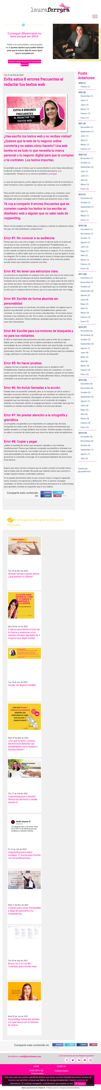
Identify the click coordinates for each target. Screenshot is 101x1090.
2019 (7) (82, 194)
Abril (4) (84, 361)
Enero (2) (85, 189)
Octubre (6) (85, 445)
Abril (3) (84, 308)
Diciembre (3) (86, 331)
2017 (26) (83, 274)
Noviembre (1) (87, 96)
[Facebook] (67, 1060)
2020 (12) (83, 154)
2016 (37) (83, 327)
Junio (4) (84, 299)
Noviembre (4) (87, 388)
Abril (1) (84, 140)
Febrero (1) (85, 87)
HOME (36, 1066)
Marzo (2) (85, 184)
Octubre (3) (85, 339)
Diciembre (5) (86, 384)
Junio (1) (84, 105)
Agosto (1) (85, 242)
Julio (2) (84, 458)
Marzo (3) (85, 313)
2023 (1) (82, 83)
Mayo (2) (84, 304)
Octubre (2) (85, 286)
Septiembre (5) (87, 397)
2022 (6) (82, 92)
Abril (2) (84, 180)
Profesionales (37, 1073)
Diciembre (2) (86, 198)
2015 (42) (83, 380)
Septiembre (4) (87, 344)
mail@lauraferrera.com (30, 1056)
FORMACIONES (61, 1071)
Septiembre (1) (87, 131)
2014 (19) (83, 433)
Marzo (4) (85, 365)
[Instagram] (90, 1060)
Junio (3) (84, 247)
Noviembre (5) (87, 335)
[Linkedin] (78, 1060)
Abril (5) (84, 414)
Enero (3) (85, 268)
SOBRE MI (61, 1066)
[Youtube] (84, 1060)
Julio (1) (84, 100)
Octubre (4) (85, 392)
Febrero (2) (85, 264)
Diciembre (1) (86, 229)
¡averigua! (52, 174)
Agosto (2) (85, 295)
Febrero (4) (85, 370)
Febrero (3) (85, 317)
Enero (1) (85, 118)
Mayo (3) (84, 410)
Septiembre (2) (87, 167)
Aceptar (81, 1083)
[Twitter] (72, 1060)
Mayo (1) (84, 251)
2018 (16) (83, 225)
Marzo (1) (85, 109)
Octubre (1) (85, 163)
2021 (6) (82, 123)
